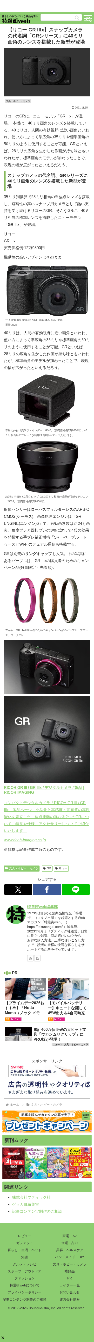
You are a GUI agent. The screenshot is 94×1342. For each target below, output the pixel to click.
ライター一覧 (70, 1285)
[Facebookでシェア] (47, 889)
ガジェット (24, 1243)
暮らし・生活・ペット (24, 1250)
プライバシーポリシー (24, 1292)
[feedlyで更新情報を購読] (30, 958)
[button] (77, 18)
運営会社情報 (70, 1299)
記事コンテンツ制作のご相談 (37, 1211)
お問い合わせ (70, 1292)
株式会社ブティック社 (31, 1197)
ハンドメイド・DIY (69, 1257)
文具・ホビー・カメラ (23, 868)
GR (49, 868)
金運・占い (69, 1243)
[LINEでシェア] (76, 889)
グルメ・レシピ (24, 1264)
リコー (63, 868)
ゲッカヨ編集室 (25, 1204)
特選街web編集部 (42, 907)
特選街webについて (25, 1285)
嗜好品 (70, 1271)
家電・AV (69, 1236)
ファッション (24, 1278)
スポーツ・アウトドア (24, 1271)
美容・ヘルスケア (69, 1250)
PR (69, 1278)
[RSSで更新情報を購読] (37, 958)
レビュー (24, 1236)
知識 (24, 1257)
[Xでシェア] (18, 889)
